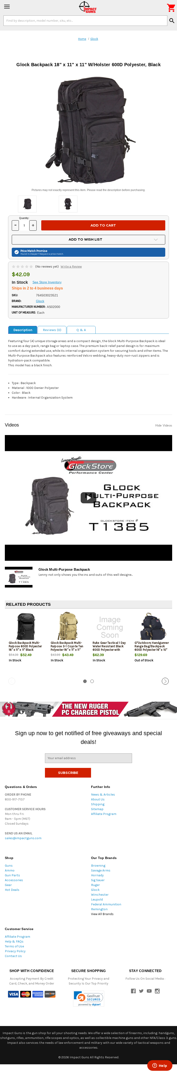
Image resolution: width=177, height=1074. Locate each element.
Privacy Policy (15, 951)
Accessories (14, 880)
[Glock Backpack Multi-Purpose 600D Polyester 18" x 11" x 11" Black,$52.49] (26, 627)
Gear (8, 885)
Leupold (97, 899)
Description (22, 330)
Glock (95, 890)
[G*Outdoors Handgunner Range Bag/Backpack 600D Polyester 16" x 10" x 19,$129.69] (151, 627)
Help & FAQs (14, 941)
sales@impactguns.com (23, 838)
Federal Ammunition (106, 904)
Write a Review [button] (71, 266)
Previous (11, 681)
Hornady (97, 875)
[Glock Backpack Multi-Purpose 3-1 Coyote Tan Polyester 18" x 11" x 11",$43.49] (68, 627)
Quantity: (24, 218)
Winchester (100, 895)
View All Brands (102, 914)
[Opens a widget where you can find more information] (159, 1066)
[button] (88, 998)
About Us (98, 799)
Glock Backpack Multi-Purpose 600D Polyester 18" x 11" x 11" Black (25, 646)
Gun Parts (12, 875)
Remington (99, 909)
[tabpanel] (26, 645)
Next (165, 681)
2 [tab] (92, 681)
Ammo (10, 870)
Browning (98, 866)
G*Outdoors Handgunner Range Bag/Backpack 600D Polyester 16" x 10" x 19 (152, 648)
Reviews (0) (52, 330)
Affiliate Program (103, 814)
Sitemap (97, 809)
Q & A (81, 330)
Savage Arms (100, 870)
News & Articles (103, 795)
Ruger (95, 885)
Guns (9, 866)
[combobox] (85, 20)
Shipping (97, 804)
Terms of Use (14, 946)
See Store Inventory (47, 282)
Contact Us (13, 956)
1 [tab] (85, 681)
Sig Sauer (98, 880)
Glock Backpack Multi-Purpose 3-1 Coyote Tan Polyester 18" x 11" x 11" (67, 646)
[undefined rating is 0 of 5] (23, 266)
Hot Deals (12, 890)
